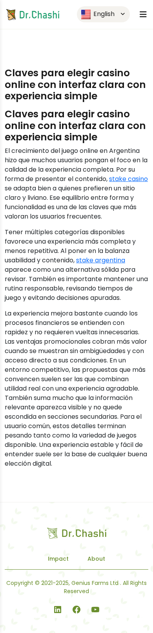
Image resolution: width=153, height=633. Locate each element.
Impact (58, 559)
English (103, 13)
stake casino (128, 178)
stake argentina (100, 260)
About (96, 559)
